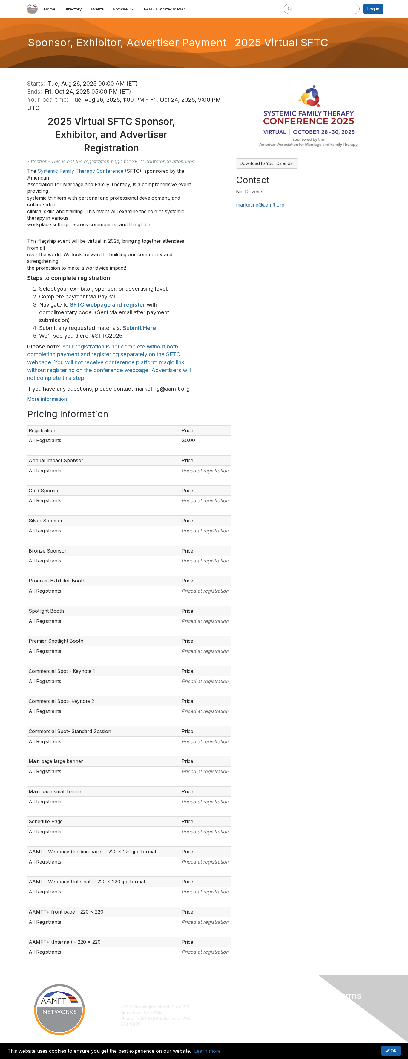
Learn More (217, 1018)
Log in (373, 8)
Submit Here (139, 327)
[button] (123, 8)
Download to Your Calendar (267, 163)
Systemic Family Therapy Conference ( (82, 171)
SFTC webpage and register (107, 304)
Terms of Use (306, 1012)
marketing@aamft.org (260, 205)
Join (210, 1006)
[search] (290, 8)
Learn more (207, 1051)
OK (393, 1050)
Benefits (214, 1012)
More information (47, 399)
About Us (302, 1006)
